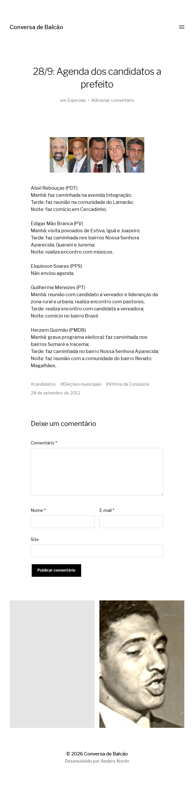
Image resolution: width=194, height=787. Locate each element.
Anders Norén (115, 761)
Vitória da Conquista (129, 384)
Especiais (76, 100)
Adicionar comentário (112, 100)
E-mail (106, 510)
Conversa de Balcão (36, 27)
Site (35, 539)
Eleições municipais (82, 384)
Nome (38, 510)
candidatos (44, 384)
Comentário (44, 442)
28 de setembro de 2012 (55, 392)
